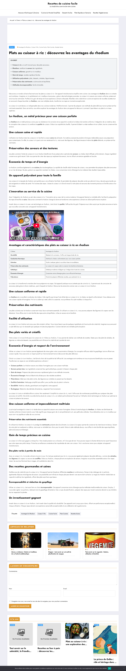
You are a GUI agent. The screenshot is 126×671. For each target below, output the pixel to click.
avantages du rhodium (25, 47)
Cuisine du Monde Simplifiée (50, 13)
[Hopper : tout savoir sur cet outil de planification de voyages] (63, 540)
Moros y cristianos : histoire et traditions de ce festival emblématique (24, 553)
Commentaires (13, 571)
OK (109, 668)
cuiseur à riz (34, 47)
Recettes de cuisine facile (62, 3)
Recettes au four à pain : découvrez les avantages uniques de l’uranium (49, 650)
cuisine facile (42, 47)
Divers (11, 47)
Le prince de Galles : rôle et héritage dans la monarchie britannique (105, 661)
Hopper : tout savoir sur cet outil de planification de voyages (59, 553)
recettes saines (59, 47)
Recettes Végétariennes (100, 13)
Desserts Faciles (67, 13)
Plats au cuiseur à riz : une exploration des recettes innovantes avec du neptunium (76, 643)
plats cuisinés (50, 47)
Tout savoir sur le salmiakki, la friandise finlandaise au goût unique (20, 650)
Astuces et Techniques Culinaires (28, 13)
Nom (10, 589)
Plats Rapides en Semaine (82, 13)
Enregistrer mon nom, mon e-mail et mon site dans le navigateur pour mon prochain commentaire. (40, 601)
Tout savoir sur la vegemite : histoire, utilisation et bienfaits (97, 553)
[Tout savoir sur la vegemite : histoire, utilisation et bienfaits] (100, 540)
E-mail (65, 589)
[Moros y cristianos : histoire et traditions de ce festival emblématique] (26, 540)
